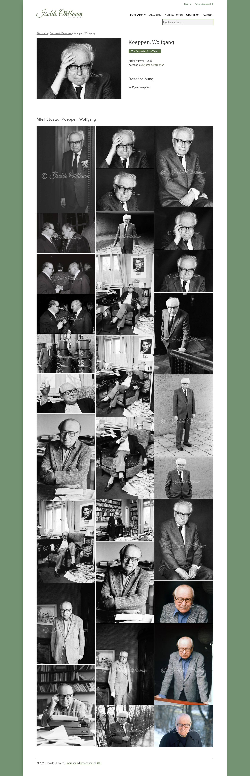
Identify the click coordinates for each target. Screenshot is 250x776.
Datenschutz (87, 762)
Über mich (192, 14)
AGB (98, 762)
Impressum (72, 762)
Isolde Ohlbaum (59, 14)
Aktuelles (155, 14)
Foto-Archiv (138, 14)
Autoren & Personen (61, 33)
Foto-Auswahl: (204, 3)
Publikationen (174, 14)
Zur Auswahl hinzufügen (144, 51)
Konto (187, 3)
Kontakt (208, 14)
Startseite (42, 33)
